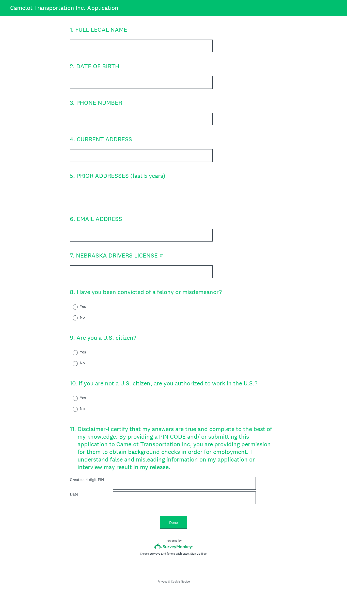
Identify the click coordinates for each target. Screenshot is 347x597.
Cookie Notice (180, 581)
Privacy (162, 581)
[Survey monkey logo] (173, 546)
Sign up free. (198, 554)
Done (173, 522)
